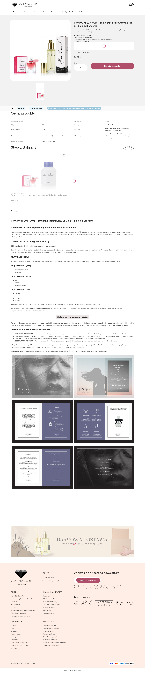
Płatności (14, 625)
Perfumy (21, 108)
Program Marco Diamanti (52, 628)
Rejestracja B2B (48, 631)
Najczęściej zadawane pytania (21, 616)
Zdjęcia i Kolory (48, 610)
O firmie (14, 602)
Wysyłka (14, 631)
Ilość (75, 63)
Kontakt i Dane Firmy (18, 596)
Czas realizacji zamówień (20, 642)
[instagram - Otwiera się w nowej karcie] (44, 573)
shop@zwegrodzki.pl (52, 581)
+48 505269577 (50, 577)
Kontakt (14, 648)
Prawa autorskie (48, 613)
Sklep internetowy (72, 670)
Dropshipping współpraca (52, 637)
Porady (13, 607)
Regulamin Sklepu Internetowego (23, 610)
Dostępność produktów (20, 645)
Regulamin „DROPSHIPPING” (53, 645)
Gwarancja (46, 596)
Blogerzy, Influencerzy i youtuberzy (55, 642)
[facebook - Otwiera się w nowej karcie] (47, 573)
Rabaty (13, 637)
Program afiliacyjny (49, 625)
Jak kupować (15, 604)
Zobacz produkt (64, 188)
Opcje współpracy (49, 634)
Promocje (14, 640)
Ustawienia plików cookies (20, 599)
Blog (12, 628)
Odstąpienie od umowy (51, 599)
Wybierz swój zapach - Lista (72, 316)
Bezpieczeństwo (49, 607)
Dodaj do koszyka (112, 66)
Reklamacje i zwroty (50, 602)
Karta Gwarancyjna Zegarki (52, 604)
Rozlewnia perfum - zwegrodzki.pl (12, 108)
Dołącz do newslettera (88, 580)
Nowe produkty (16, 634)
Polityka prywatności (18, 613)
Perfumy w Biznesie (50, 640)
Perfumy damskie (36, 108)
